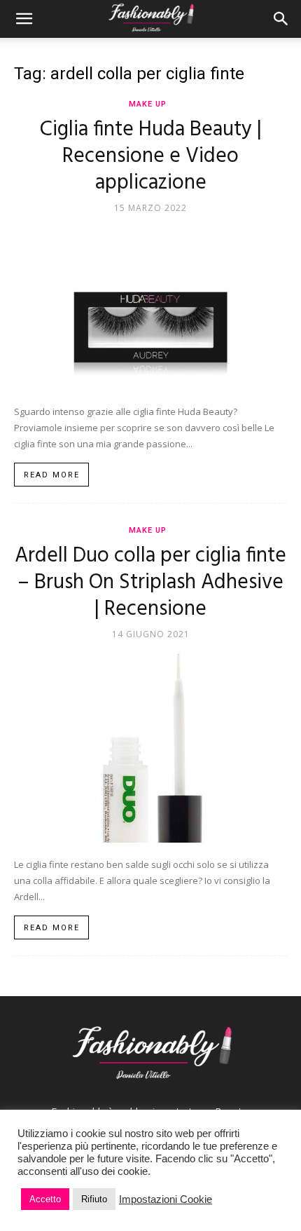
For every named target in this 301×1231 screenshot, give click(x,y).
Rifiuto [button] (94, 1199)
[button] (23, 19)
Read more (52, 475)
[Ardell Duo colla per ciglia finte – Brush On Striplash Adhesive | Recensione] (150, 746)
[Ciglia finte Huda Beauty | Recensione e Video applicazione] (150, 306)
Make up (148, 104)
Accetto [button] (45, 1199)
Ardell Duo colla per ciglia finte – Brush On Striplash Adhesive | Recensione (150, 582)
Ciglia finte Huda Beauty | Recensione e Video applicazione (151, 156)
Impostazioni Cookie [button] (165, 1199)
